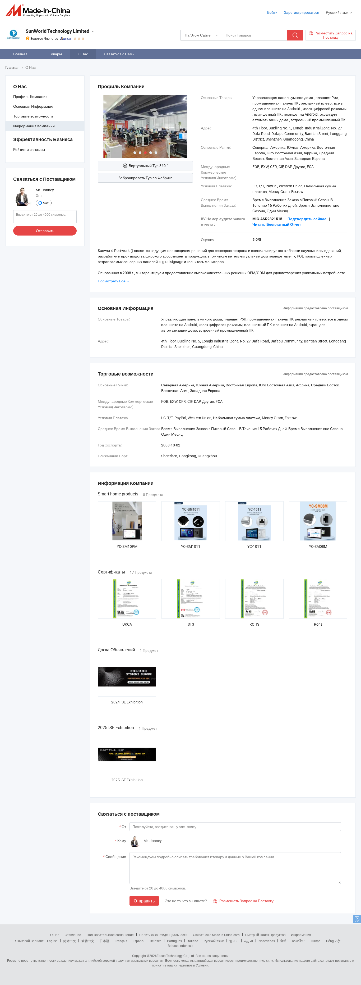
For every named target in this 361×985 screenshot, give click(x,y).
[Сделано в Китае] (39, 10)
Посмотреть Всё (112, 280)
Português (174, 941)
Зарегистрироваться (301, 12)
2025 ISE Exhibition (127, 779)
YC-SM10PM (127, 546)
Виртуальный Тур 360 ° (148, 165)
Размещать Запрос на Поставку (243, 900)
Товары (55, 53)
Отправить (45, 230)
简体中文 (69, 941)
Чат (46, 203)
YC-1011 (254, 546)
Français (121, 941)
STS (191, 624)
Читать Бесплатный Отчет (276, 224)
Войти (272, 12)
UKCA (127, 624)
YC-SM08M (318, 546)
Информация (301, 935)
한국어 (234, 941)
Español (138, 941)
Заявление (73, 935)
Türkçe (315, 941)
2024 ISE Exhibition (127, 701)
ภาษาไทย (298, 941)
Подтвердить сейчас (307, 219)
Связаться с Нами (119, 53)
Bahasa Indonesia (180, 945)
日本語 (104, 941)
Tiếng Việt (333, 941)
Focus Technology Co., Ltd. (176, 956)
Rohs (318, 624)
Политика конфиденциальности (163, 935)
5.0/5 (256, 239)
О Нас (83, 53)
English (52, 941)
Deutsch (155, 941)
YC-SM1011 (190, 546)
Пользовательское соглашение (110, 935)
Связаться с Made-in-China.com (216, 935)
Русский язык (214, 941)
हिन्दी (283, 941)
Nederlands (266, 941)
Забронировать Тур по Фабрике (145, 177)
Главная (20, 53)
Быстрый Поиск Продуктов (265, 935)
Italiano (192, 941)
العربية (248, 941)
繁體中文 (87, 941)
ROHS (254, 624)
